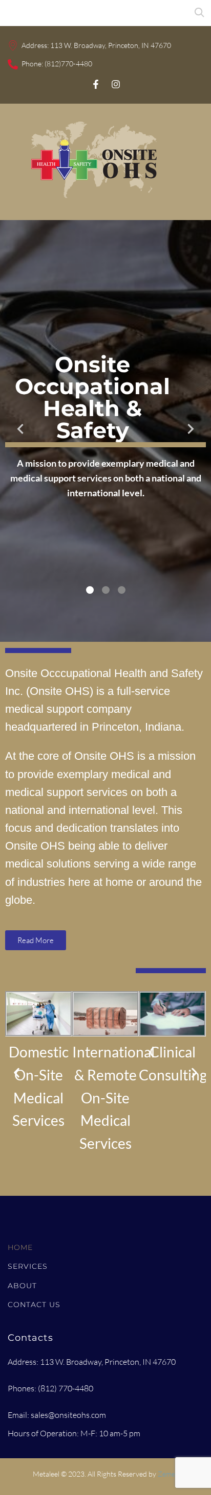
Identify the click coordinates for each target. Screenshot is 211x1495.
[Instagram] (116, 84)
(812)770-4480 (68, 63)
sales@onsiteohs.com (68, 1415)
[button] (16, 1073)
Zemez (168, 1473)
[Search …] (7, 13)
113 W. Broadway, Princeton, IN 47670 (110, 45)
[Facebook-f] (96, 84)
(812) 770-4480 (65, 1388)
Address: (36, 45)
